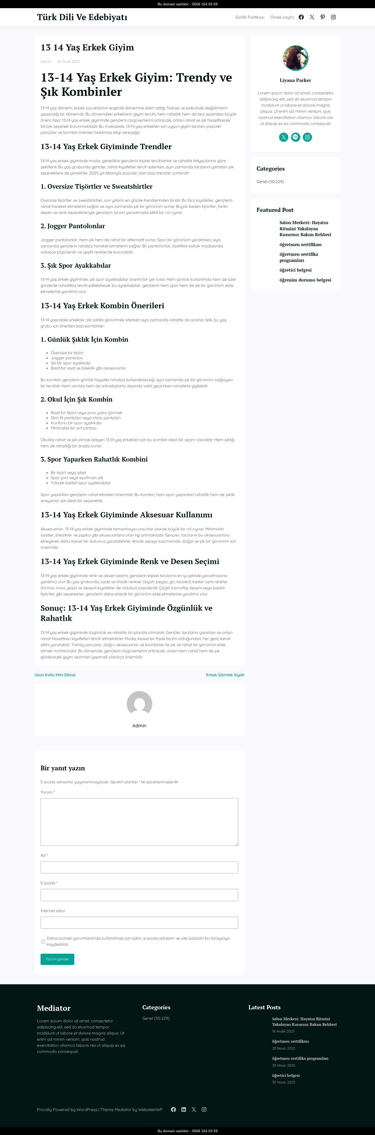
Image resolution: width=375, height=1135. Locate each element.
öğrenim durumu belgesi (305, 280)
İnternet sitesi (53, 910)
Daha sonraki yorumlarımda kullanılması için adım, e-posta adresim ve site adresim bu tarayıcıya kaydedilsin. (138, 941)
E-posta (49, 882)
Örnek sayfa (282, 17)
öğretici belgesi (296, 270)
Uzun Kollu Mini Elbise (55, 674)
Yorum (48, 792)
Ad (44, 855)
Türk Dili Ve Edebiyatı (82, 17)
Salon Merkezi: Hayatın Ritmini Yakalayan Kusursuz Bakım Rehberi (305, 228)
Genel (262, 181)
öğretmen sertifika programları (299, 257)
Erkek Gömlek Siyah (225, 674)
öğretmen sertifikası (301, 244)
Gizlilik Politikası (249, 17)
